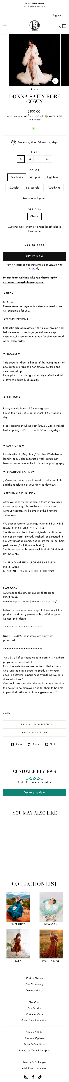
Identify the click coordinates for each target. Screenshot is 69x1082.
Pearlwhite (16, 177)
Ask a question (34, 732)
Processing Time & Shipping (35, 1050)
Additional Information (34, 1068)
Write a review (34, 792)
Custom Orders (34, 978)
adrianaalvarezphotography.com (24, 282)
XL (47, 159)
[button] (34, 116)
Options (34, 209)
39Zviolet (13, 188)
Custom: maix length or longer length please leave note (34, 229)
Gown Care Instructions (34, 1020)
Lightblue (52, 177)
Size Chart (34, 1002)
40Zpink (35, 177)
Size (34, 151)
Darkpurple (32, 188)
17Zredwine (53, 188)
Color (34, 170)
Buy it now (35, 256)
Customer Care (34, 1014)
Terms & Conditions (34, 1044)
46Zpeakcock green (34, 198)
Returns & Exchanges (34, 1062)
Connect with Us (35, 990)
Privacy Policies (34, 1032)
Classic (34, 216)
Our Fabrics (34, 1008)
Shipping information (34, 724)
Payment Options (34, 1038)
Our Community (34, 984)
